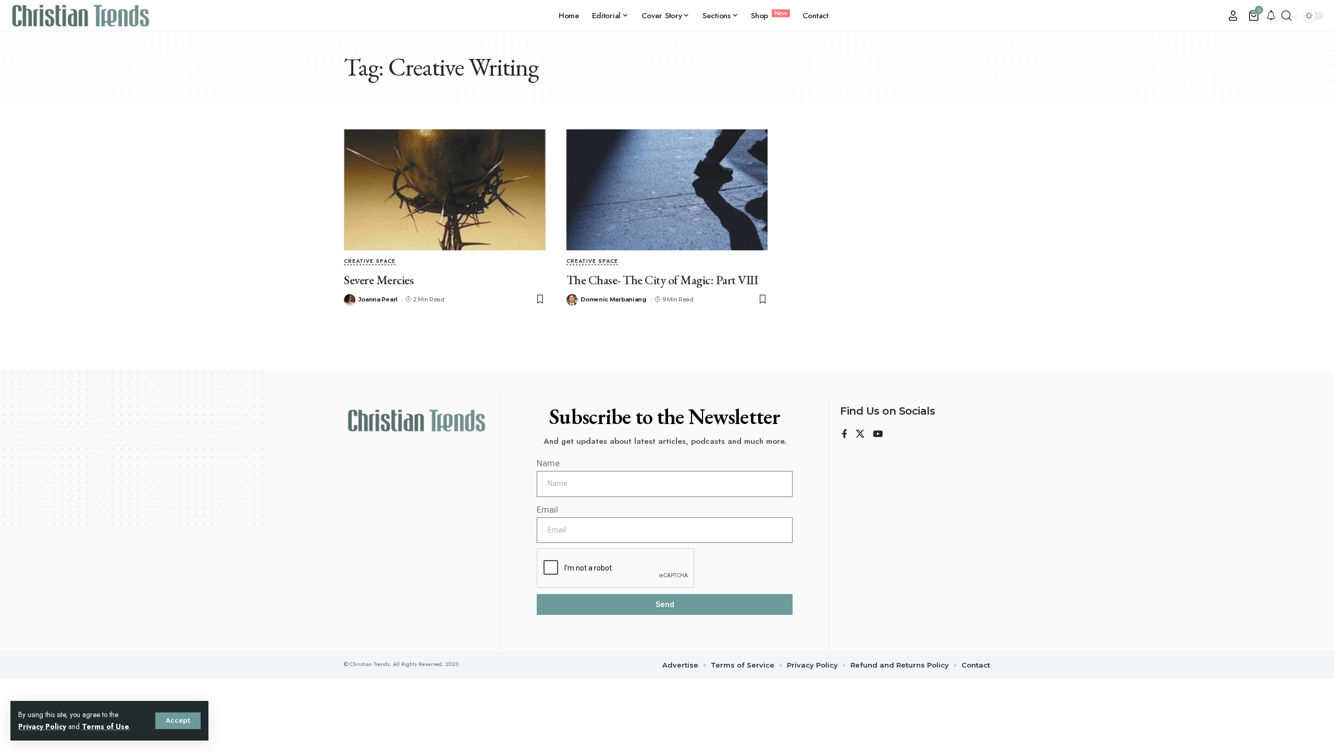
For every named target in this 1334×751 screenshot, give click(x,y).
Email (547, 509)
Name (548, 463)
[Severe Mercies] (445, 189)
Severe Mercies (378, 280)
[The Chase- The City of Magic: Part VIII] (667, 189)
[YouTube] (877, 435)
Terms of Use (105, 726)
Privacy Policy (42, 726)
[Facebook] (844, 435)
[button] (178, 720)
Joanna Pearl (378, 299)
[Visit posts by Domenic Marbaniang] (572, 300)
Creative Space (370, 262)
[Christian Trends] (80, 15)
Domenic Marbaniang (613, 299)
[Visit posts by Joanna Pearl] (349, 300)
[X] (860, 435)
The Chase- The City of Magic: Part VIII (662, 280)
